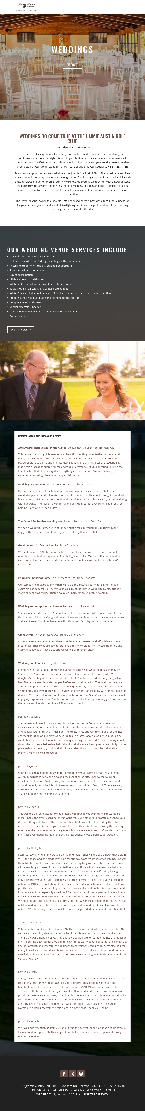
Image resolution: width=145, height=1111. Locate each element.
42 (134, 412)
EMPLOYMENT (94, 1090)
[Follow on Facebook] (64, 1073)
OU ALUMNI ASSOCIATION (65, 1090)
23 (77, 412)
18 (62, 412)
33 (107, 412)
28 (92, 412)
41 (131, 412)
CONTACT (112, 1090)
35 (113, 412)
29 (95, 412)
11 (41, 412)
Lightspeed (60, 1094)
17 (59, 412)
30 (98, 412)
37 (119, 412)
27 (89, 412)
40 (128, 412)
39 (125, 412)
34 (110, 412)
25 (83, 412)
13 (47, 412)
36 (116, 412)
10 (38, 412)
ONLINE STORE (36, 1090)
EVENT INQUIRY (20, 330)
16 (56, 412)
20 (68, 412)
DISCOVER (72, 64)
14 (50, 412)
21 (71, 412)
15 (53, 412)
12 (44, 412)
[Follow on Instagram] (81, 1073)
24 (80, 412)
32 (104, 412)
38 (122, 412)
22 (74, 412)
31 (101, 412)
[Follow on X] (72, 1073)
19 (65, 412)
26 (86, 412)
